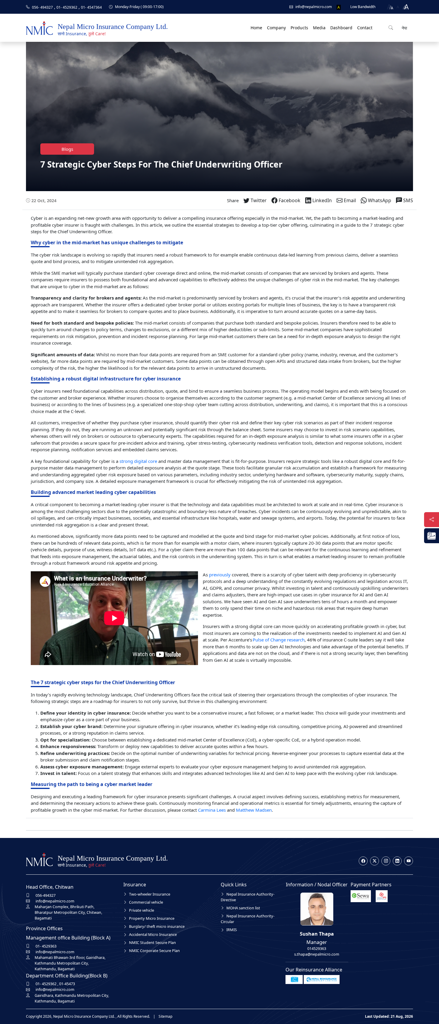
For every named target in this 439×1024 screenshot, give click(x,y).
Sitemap (165, 1016)
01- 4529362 (66, 7)
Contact (364, 27)
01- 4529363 (46, 946)
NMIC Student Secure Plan (152, 942)
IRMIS (231, 929)
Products (299, 27)
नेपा (403, 28)
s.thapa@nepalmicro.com (316, 954)
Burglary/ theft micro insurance (157, 926)
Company (276, 27)
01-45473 (67, 983)
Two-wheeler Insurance (149, 894)
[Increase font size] (406, 6)
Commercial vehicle (146, 902)
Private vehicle (141, 910)
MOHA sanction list (243, 908)
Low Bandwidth (362, 6)
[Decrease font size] (389, 6)
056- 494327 (42, 7)
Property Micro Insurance (151, 918)
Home (256, 27)
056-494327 (46, 895)
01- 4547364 (91, 7)
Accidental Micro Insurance (153, 934)
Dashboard (341, 27)
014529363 (316, 948)
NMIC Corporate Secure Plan (154, 950)
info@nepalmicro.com (55, 901)
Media (319, 27)
